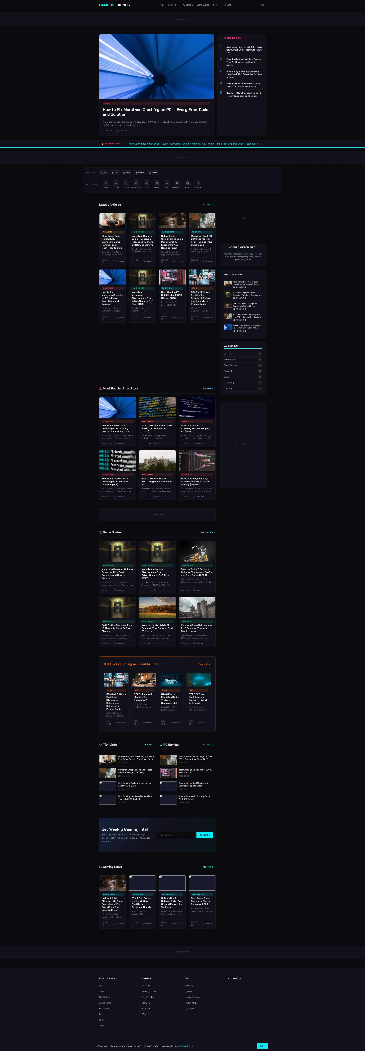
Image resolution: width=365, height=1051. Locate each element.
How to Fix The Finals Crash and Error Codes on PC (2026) (157, 428)
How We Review (192, 997)
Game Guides (203, 5)
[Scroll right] (261, 144)
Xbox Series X (105, 1003)
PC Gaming (187, 5)
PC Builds (146, 1008)
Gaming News (168, 232)
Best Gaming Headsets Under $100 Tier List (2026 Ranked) (135, 797)
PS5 (101, 985)
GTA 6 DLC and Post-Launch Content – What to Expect (198, 699)
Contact (188, 991)
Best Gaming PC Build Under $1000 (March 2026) (171, 295)
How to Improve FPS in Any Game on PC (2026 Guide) (196, 797)
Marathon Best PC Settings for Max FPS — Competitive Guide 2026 (243, 85)
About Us (189, 985)
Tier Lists (226, 5)
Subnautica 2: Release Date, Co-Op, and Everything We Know (171, 902)
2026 (101, 1025)
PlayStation (104, 997)
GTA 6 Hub (146, 1014)
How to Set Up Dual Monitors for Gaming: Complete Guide (194, 784)
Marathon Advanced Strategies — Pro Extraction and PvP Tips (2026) (142, 298)
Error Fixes (173, 5)
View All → (209, 204)
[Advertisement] (157, 354)
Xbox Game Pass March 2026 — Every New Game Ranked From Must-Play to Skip (244, 50)
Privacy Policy (191, 1003)
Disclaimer (189, 1008)
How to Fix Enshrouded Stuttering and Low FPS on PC (156, 481)
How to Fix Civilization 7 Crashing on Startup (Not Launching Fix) (116, 481)
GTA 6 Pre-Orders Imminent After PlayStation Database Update (141, 902)
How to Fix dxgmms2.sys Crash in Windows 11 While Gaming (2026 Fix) (195, 481)
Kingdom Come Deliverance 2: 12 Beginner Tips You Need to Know (196, 628)
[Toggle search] (262, 5)
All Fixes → (209, 388)
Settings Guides (149, 991)
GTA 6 (215, 5)
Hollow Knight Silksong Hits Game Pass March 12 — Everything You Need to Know (244, 74)
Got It (262, 1046)
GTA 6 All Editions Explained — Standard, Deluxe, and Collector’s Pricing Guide (201, 298)
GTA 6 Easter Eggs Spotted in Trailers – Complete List (170, 699)
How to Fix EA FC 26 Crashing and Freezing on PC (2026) (195, 428)
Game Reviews (242, 365)
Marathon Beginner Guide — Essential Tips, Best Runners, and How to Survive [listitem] (257, 143)
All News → (209, 867)
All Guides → (208, 532)
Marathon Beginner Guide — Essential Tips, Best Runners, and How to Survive (244, 62)
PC (100, 1014)
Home (161, 5)
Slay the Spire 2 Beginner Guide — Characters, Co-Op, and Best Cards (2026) (196, 572)
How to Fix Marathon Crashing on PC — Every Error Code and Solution (155, 112)
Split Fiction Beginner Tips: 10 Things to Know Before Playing (117, 628)
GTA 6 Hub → (204, 664)
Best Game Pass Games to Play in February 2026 (200, 901)
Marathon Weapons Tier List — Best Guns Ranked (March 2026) (135, 771)
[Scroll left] (124, 144)
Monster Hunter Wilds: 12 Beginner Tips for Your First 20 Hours (157, 628)
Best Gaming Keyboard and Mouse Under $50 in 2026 (134, 784)
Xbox (101, 991)
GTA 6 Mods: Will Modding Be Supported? (143, 697)
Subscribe (205, 835)
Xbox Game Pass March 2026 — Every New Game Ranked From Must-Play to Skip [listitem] (171, 143)
